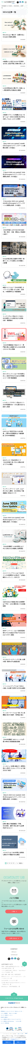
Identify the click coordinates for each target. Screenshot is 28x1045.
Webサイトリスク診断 (13, 1013)
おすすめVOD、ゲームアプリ (9, 980)
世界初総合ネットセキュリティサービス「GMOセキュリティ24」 (12, 1011)
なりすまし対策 (18, 1021)
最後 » (21, 863)
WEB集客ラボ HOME (7, 6)
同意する (8, 1042)
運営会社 (14, 952)
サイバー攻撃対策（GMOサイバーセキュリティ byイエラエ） (11, 1019)
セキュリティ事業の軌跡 (5, 1023)
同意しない (20, 1042)
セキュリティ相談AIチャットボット (7, 1015)
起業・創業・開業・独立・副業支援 (10, 974)
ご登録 (13, 911)
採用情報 (13, 954)
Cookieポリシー (15, 1039)
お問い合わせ (13, 938)
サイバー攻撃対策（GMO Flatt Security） (7, 1021)
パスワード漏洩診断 (4, 1013)
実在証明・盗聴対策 (4, 1017)
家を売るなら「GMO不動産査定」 (10, 986)
